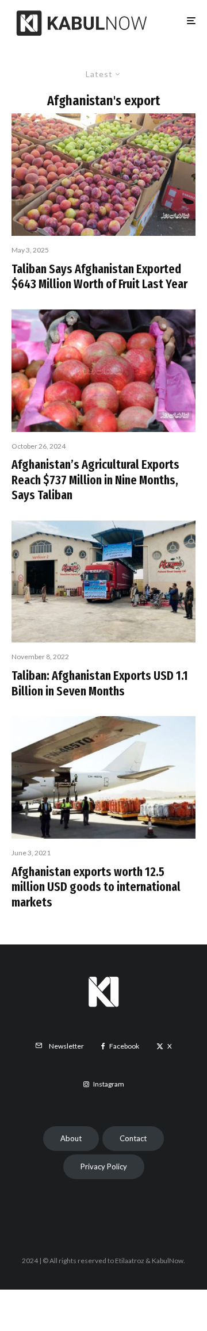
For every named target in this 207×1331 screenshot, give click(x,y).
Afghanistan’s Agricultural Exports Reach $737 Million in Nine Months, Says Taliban (95, 480)
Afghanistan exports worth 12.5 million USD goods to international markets (96, 887)
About (71, 1138)
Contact (133, 1138)
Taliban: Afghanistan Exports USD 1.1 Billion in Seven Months (100, 683)
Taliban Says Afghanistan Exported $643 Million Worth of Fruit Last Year (99, 277)
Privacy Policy (103, 1166)
